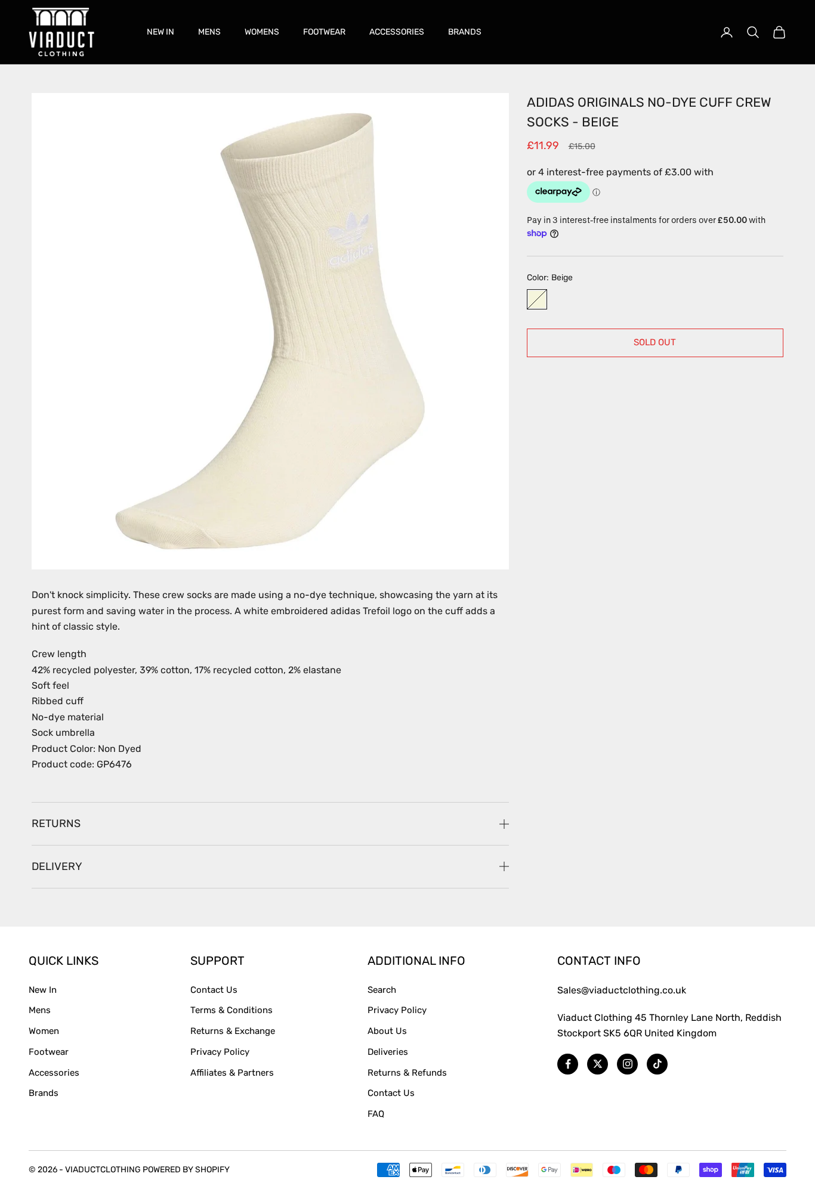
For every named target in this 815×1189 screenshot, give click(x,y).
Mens (40, 1010)
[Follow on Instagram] (627, 1064)
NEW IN (160, 32)
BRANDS (464, 32)
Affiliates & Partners (232, 1072)
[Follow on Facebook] (567, 1064)
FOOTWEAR (324, 32)
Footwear (49, 1051)
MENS (209, 32)
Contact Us (213, 989)
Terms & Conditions (231, 1010)
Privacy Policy (219, 1051)
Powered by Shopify (186, 1170)
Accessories (54, 1072)
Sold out (655, 342)
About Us (387, 1031)
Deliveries (388, 1051)
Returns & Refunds (407, 1072)
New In (43, 989)
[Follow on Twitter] (597, 1064)
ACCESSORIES (396, 32)
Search (382, 989)
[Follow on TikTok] (657, 1064)
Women (44, 1031)
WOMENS (262, 32)
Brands (43, 1093)
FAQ (376, 1114)
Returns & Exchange (232, 1031)
